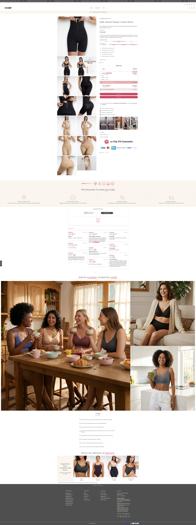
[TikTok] (189, 4)
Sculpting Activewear (69, 499)
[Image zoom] (76, 36)
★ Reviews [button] (0, 263)
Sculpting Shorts (68, 496)
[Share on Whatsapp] (105, 152)
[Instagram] (187, 4)
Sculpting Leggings (69, 501)
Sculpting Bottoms (69, 494)
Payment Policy (103, 499)
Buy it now (119, 97)
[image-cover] (86, 163)
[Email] (191, 4)
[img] (70, 232)
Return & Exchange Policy (105, 498)
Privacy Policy (103, 493)
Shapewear (97, 7)
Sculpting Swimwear (69, 503)
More (104, 7)
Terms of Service (104, 494)
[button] (119, 69)
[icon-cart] (194, 8)
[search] (189, 8)
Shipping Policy (103, 496)
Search (85, 493)
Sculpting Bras (68, 493)
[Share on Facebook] (103, 152)
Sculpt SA (94, 523)
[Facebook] (185, 4)
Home (91, 7)
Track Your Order (87, 499)
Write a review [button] (107, 213)
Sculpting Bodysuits (69, 498)
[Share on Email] (108, 152)
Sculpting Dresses (68, 504)
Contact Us (86, 496)
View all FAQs (97, 415)
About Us (85, 498)
